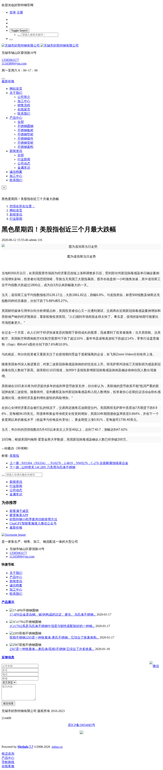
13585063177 (10, 60)
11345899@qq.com (14, 63)
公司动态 (16, 490)
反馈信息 (8, 657)
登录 (13, 12)
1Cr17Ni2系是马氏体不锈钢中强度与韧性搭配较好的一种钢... (52, 626)
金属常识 (16, 494)
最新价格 (8, 81)
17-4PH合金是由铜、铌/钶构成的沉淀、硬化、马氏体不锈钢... (53, 614)
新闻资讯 (16, 214)
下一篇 (42, 467)
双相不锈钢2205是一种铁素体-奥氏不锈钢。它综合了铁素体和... (54, 637)
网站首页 (16, 88)
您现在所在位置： (22, 206)
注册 (20, 12)
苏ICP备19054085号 (81, 725)
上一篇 (69, 463)
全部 (20, 122)
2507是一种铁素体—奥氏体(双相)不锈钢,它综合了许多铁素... (52, 649)
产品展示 (8, 602)
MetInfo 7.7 (25, 746)
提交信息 (8, 703)
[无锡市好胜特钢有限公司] (81, 46)
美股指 (14, 455)
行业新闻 (16, 218)
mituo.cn (57, 746)
